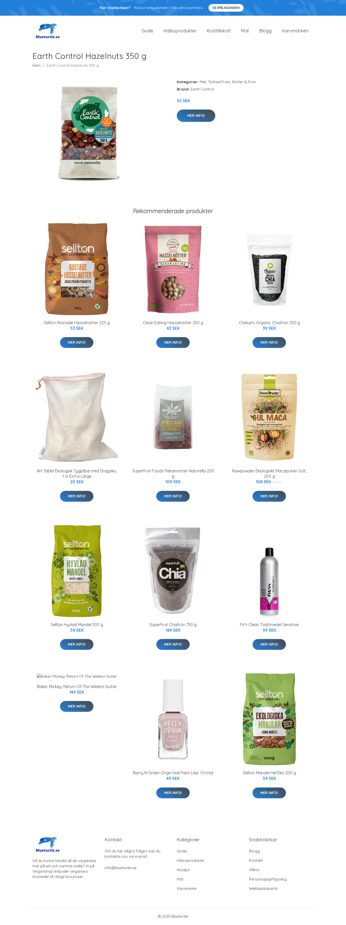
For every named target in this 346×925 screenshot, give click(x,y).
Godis (147, 31)
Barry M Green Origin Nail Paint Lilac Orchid (173, 772)
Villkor (254, 869)
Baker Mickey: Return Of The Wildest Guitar (77, 686)
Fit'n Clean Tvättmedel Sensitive (269, 624)
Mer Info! (196, 115)
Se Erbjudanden (226, 8)
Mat (245, 31)
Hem (36, 65)
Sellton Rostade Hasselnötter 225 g (77, 322)
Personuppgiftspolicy (268, 879)
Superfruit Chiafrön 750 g (173, 624)
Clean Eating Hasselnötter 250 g (173, 322)
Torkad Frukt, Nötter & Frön (232, 81)
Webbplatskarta (263, 888)
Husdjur (183, 869)
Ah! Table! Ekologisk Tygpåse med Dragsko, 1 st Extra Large (77, 473)
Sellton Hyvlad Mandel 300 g (77, 624)
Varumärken (295, 31)
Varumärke (187, 888)
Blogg (265, 31)
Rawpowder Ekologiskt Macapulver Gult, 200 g (269, 473)
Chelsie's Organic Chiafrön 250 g (269, 322)
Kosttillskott (219, 31)
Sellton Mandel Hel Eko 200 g (269, 772)
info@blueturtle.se (121, 867)
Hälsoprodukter (180, 31)
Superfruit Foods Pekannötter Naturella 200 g (173, 473)
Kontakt (256, 860)
